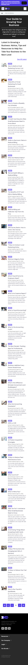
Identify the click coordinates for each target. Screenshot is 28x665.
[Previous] (8, 605)
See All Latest (22, 59)
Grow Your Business (9, 13)
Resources (4, 636)
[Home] (9, 8)
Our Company (5, 640)
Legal (3, 644)
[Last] (23, 605)
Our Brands (4, 648)
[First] (4, 605)
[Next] (19, 605)
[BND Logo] (8, 617)
